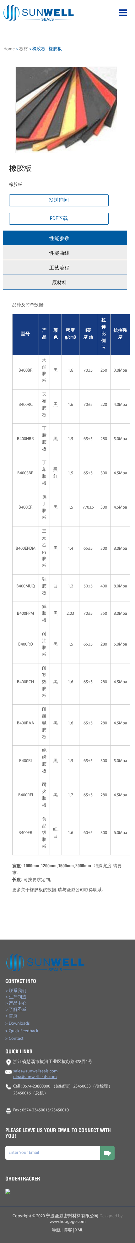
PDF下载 (59, 218)
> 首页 (11, 1016)
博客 (67, 1230)
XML (79, 1230)
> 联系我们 (15, 991)
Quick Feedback (21, 1031)
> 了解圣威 (15, 1009)
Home (9, 49)
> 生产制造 (15, 997)
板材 (23, 49)
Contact (14, 1038)
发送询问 (59, 200)
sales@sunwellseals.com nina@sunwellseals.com (35, 1074)
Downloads (17, 1023)
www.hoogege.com (68, 1221)
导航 (56, 1230)
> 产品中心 (15, 1003)
